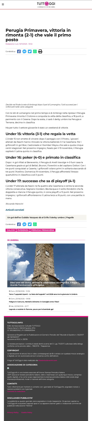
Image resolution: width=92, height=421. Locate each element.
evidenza (23, 230)
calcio (11, 230)
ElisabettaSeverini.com (47, 360)
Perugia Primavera (42, 230)
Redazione (10, 44)
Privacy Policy (13, 412)
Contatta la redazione (16, 391)
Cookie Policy (26, 412)
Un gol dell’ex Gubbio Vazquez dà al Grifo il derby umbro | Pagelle (40, 217)
